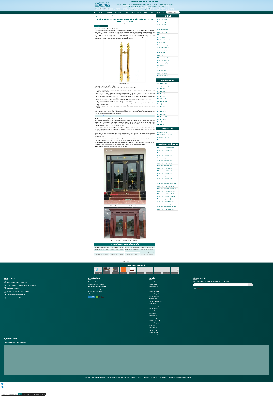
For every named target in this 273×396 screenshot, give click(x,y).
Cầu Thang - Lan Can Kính (164, 40)
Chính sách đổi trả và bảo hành (95, 291)
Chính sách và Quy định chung (95, 281)
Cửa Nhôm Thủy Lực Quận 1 (165, 150)
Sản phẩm (109, 12)
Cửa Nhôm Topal (162, 70)
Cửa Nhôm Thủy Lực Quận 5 (165, 168)
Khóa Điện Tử (161, 109)
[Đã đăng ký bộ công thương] (91, 296)
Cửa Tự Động (161, 42)
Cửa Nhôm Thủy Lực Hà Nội (117, 247)
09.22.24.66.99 (140, 6)
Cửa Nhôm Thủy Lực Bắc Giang (147, 252)
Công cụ (132, 12)
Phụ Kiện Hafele (162, 119)
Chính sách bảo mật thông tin (95, 289)
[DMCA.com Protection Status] (100, 296)
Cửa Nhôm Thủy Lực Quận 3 (165, 163)
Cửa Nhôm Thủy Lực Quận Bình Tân (166, 181)
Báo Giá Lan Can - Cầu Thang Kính (166, 140)
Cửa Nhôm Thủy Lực (163, 32)
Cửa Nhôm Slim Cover (163, 27)
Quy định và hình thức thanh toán (96, 284)
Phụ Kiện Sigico (162, 114)
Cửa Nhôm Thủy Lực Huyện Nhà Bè (166, 209)
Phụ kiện (117, 12)
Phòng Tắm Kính (162, 37)
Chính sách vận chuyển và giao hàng (97, 286)
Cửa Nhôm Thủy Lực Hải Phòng (101, 249)
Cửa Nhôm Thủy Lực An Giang (147, 249)
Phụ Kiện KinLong (162, 104)
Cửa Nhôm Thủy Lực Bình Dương (132, 247)
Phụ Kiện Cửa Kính (162, 116)
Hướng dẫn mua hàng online (95, 294)
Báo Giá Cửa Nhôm (162, 132)
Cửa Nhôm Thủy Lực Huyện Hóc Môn (167, 206)
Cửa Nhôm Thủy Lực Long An (117, 249)
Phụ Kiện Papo (161, 88)
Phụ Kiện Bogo (161, 96)
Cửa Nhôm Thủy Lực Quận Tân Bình (166, 191)
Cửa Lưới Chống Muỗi (163, 47)
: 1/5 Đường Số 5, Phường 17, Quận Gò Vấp (15, 342)
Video (145, 12)
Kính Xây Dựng (161, 52)
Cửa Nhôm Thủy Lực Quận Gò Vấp (166, 186)
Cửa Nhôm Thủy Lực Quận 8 (165, 176)
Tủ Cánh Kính (161, 65)
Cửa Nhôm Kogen (162, 50)
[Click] (95, 269)
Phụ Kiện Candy (162, 111)
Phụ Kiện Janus (161, 106)
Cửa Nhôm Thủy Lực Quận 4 (165, 165)
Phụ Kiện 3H (161, 124)
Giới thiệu (101, 12)
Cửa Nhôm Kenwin (162, 73)
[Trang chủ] (94, 12)
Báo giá (125, 12)
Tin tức (139, 12)
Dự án (151, 12)
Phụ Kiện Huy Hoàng (163, 101)
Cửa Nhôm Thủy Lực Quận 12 (165, 158)
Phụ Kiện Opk (161, 91)
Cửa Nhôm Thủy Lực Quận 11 (165, 155)
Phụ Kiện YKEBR (162, 122)
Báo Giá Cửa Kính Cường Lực (165, 134)
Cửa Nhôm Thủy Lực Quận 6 (165, 170)
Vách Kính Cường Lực (163, 45)
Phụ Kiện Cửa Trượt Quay (164, 86)
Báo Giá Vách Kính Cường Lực (165, 137)
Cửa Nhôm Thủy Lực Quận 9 (165, 178)
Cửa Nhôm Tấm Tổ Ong (163, 60)
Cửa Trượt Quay (162, 22)
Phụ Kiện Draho (162, 93)
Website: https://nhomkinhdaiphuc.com (16, 297)
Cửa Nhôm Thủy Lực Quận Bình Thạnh (167, 183)
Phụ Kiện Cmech (162, 99)
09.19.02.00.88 (132, 6)
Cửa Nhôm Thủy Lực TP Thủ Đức (166, 147)
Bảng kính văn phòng (163, 75)
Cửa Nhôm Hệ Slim (162, 24)
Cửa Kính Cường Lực (163, 29)
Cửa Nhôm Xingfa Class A (164, 57)
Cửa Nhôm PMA (162, 55)
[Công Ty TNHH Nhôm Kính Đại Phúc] (102, 5)
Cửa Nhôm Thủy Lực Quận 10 (165, 153)
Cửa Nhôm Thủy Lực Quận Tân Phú (166, 193)
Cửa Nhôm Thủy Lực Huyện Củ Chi (166, 204)
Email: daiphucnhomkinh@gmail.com (16, 294)
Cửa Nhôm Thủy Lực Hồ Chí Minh (102, 247)
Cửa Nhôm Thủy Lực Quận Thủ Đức (166, 196)
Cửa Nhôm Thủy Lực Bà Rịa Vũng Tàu (132, 250)
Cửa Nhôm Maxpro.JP (163, 34)
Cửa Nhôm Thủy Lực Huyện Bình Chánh (167, 199)
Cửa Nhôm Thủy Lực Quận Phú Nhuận (167, 188)
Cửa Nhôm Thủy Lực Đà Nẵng (147, 247)
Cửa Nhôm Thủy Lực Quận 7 (165, 173)
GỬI (250, 284)
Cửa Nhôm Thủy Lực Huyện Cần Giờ (166, 201)
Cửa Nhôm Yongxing (163, 63)
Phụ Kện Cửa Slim (162, 83)
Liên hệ (158, 12)
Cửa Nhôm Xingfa (162, 19)
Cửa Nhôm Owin (162, 68)
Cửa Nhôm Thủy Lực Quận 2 (165, 160)
